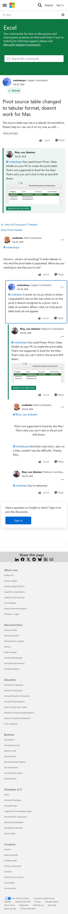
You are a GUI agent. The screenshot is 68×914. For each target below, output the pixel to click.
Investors (8, 871)
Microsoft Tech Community (15, 816)
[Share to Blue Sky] (40, 559)
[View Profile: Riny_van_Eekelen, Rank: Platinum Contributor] (14, 330)
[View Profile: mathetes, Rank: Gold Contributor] (6, 239)
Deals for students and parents (17, 718)
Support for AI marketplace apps (17, 811)
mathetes (17, 237)
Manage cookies (52, 901)
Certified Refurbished (13, 657)
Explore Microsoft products (15, 608)
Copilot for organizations (14, 592)
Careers (7, 849)
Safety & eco (38, 905)
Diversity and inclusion (13, 877)
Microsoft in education (13, 685)
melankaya (19, 80)
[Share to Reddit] (34, 559)
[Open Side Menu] (5, 5)
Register (49, 5)
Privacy (38, 901)
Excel (8, 14)
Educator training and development (19, 712)
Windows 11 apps (11, 614)
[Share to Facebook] (22, 559)
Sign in (18, 520)
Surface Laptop (10, 580)
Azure (6, 794)
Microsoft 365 (10, 756)
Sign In (60, 5)
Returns (7, 646)
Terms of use (9, 905)
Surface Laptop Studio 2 (14, 586)
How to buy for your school (15, 707)
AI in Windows (10, 603)
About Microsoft (11, 855)
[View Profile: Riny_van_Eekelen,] (9, 154)
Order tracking (10, 652)
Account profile (10, 630)
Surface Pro (9, 575)
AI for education (11, 723)
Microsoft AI (9, 739)
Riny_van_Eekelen (25, 152)
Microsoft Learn (10, 805)
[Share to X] (28, 559)
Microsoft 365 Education (14, 701)
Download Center (11, 635)
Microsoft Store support (14, 641)
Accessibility (9, 882)
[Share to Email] (51, 559)
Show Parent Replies (11, 229)
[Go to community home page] (12, 5)
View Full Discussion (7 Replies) (21, 224)
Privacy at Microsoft (12, 866)
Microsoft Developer (12, 800)
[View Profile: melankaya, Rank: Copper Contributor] (7, 82)
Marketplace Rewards (13, 828)
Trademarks (24, 905)
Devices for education (13, 690)
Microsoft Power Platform (15, 762)
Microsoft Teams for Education (17, 696)
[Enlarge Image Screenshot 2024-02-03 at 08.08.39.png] (34, 193)
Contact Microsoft (23, 901)
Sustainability (10, 888)
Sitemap (7, 901)
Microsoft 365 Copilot (13, 773)
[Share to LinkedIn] (17, 559)
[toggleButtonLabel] (63, 14)
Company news (10, 860)
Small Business (10, 778)
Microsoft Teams (11, 767)
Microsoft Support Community (21, 44)
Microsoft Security (12, 745)
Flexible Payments (11, 669)
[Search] (40, 5)
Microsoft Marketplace (13, 822)
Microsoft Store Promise (14, 663)
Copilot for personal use (14, 597)
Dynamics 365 (10, 750)
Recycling (52, 905)
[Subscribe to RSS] (45, 559)
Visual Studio (9, 833)
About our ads (10, 908)
